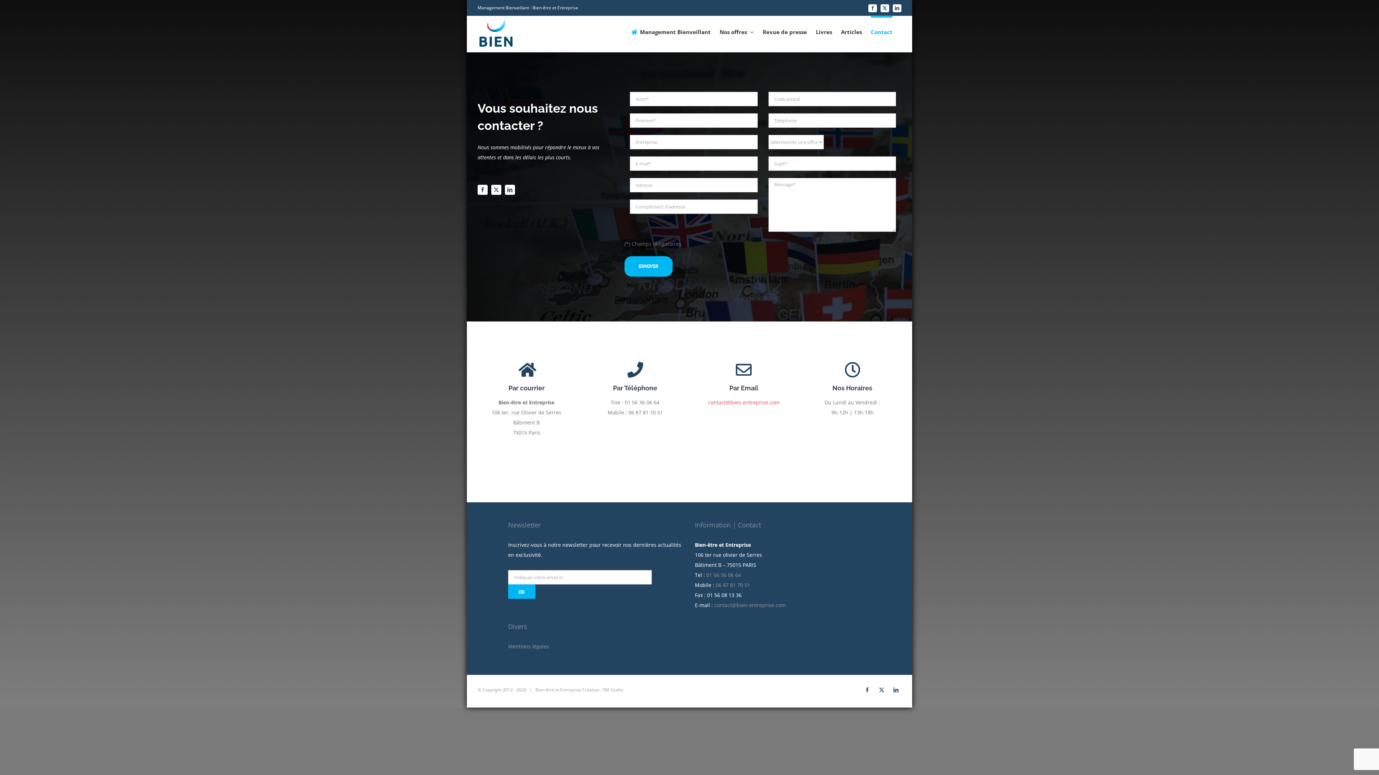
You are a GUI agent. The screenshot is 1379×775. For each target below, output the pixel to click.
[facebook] (483, 190)
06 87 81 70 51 (733, 585)
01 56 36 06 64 (723, 575)
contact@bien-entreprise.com (744, 402)
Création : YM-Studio (602, 690)
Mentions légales (528, 646)
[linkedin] (510, 190)
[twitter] (496, 190)
